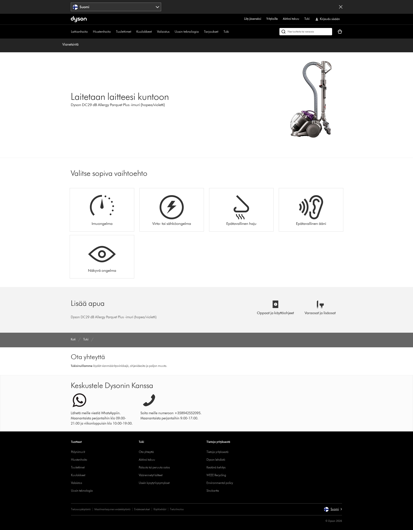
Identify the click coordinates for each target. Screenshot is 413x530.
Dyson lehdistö (215, 460)
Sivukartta (212, 491)
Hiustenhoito (102, 31)
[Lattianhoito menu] (90, 31)
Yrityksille (272, 19)
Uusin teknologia (187, 31)
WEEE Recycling (216, 475)
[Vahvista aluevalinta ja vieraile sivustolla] (340, 7)
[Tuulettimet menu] (133, 31)
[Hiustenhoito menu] (113, 31)
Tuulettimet (123, 31)
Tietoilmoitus (176, 509)
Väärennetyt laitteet (150, 475)
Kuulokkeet (144, 31)
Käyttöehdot (160, 509)
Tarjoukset (211, 31)
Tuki (307, 19)
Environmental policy (219, 483)
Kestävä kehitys (216, 467)
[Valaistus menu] (172, 31)
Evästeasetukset (142, 509)
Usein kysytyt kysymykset (154, 483)
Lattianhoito (79, 31)
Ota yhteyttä (146, 452)
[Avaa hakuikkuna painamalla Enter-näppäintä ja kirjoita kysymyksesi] (305, 31)
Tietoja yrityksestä (217, 452)
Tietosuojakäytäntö (81, 509)
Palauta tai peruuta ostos (154, 467)
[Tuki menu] (231, 31)
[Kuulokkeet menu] (154, 31)
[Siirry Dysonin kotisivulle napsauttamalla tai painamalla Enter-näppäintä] (79, 19)
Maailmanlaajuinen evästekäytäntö (112, 509)
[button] (333, 509)
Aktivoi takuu (291, 19)
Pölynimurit (78, 452)
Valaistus (163, 31)
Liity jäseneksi (252, 19)
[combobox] (116, 7)
